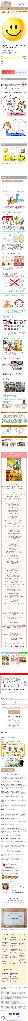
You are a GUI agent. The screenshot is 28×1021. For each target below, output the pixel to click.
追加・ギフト (24, 8)
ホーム (2, 138)
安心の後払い (4, 945)
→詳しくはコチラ (4, 742)
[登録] (22, 904)
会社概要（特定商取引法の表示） (7, 870)
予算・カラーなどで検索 (18, 8)
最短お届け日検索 (7, 770)
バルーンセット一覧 (10, 8)
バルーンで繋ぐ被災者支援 (17, 892)
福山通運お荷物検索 (10, 848)
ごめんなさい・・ (19, 871)
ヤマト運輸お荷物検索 (15, 846)
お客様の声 (3, 871)
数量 (2, 63)
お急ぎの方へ (4, 951)
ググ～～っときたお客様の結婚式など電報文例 (14, 973)
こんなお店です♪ (23, 946)
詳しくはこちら (14, 712)
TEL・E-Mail (3, 863)
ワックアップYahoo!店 (5, 873)
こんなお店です (17, 870)
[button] (19, 4)
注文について (13, 937)
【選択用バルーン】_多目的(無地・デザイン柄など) (14, 138)
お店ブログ (13, 890)
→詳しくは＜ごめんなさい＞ (20, 735)
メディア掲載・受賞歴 (10, 871)
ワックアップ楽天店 (14, 873)
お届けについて (14, 943)
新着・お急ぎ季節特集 (3, 8)
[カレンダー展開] (3, 1018)
